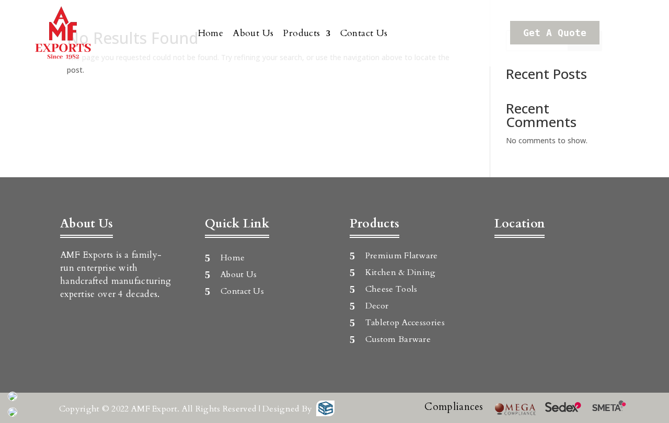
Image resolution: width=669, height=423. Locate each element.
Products (301, 33)
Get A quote (554, 32)
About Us (253, 33)
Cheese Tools (391, 289)
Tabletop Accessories (405, 322)
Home (211, 33)
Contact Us (364, 33)
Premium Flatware (401, 255)
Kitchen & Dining (400, 272)
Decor (377, 306)
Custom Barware (398, 339)
